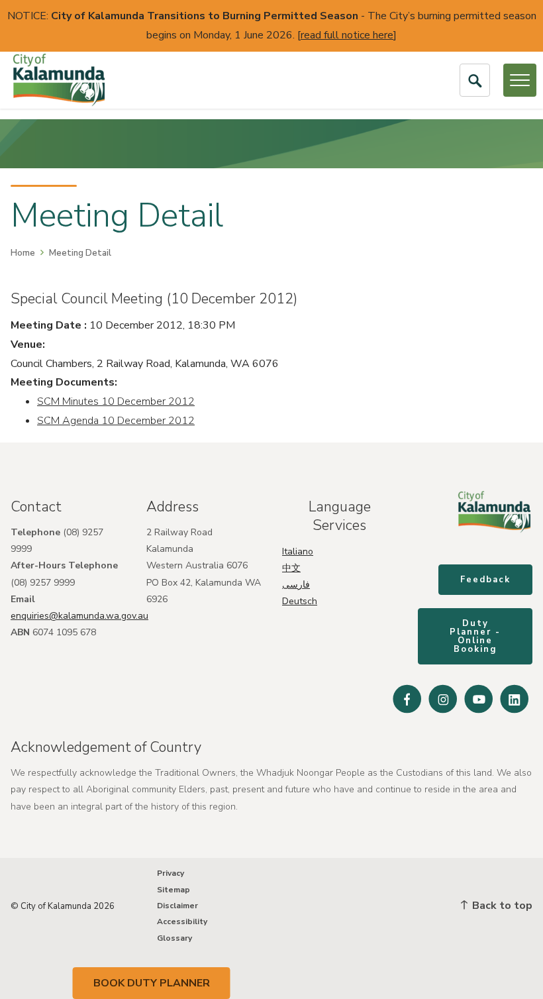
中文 (291, 568)
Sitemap (173, 889)
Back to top (500, 905)
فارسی (296, 584)
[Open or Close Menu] (520, 80)
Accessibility (182, 921)
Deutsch (299, 601)
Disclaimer (177, 905)
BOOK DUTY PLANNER (151, 983)
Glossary (174, 938)
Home (23, 253)
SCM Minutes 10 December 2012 (116, 401)
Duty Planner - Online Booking (475, 636)
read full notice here (347, 35)
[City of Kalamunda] (59, 80)
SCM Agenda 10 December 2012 (116, 420)
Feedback (485, 580)
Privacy (170, 873)
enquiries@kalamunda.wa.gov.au (79, 615)
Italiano (297, 551)
